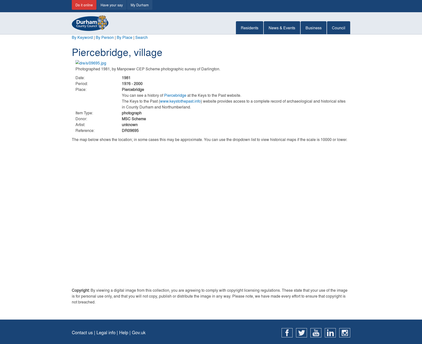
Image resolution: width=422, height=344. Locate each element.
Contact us (82, 332)
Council (338, 28)
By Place (124, 37)
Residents (249, 28)
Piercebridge (175, 95)
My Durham (140, 4)
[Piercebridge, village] (211, 63)
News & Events (282, 28)
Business (314, 28)
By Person (105, 37)
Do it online (84, 4)
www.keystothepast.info (180, 101)
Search (141, 37)
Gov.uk (139, 332)
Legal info (106, 332)
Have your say (112, 4)
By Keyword (82, 37)
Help (123, 332)
